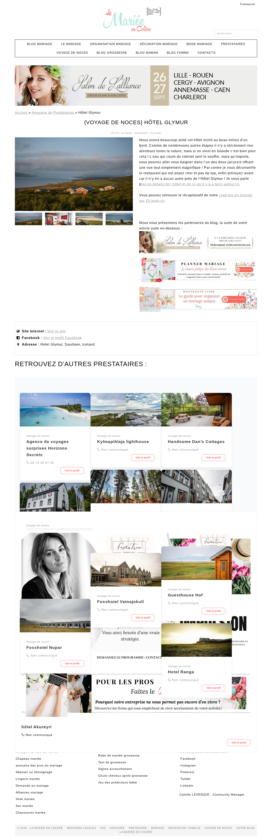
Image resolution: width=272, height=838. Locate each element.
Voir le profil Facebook (62, 338)
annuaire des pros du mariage (39, 765)
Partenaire (138, 828)
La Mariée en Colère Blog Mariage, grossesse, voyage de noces (136, 20)
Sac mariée (24, 805)
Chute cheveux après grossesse (123, 775)
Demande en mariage (32, 785)
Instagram (188, 765)
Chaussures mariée (31, 812)
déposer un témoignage (34, 772)
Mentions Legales (81, 828)
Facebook (188, 758)
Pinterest (187, 772)
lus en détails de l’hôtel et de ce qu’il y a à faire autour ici (190, 184)
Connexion (247, 4)
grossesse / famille (184, 828)
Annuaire (117, 828)
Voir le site (56, 331)
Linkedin (186, 785)
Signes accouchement (115, 769)
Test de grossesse (112, 762)
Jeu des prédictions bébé (117, 782)
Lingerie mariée (28, 778)
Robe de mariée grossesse (119, 755)
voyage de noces (218, 828)
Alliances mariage (29, 792)
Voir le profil (72, 470)
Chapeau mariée (28, 758)
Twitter (185, 778)
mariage (157, 828)
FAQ (103, 828)
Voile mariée (25, 799)
